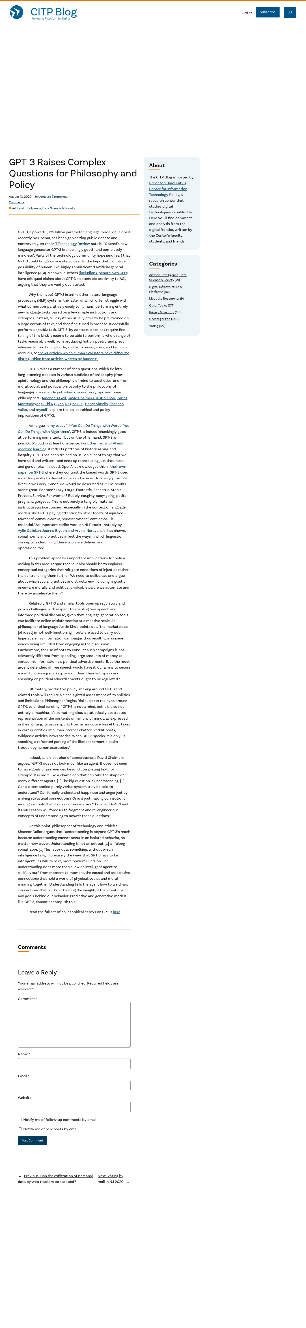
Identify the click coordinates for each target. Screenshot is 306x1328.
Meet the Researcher (164, 298)
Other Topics (158, 305)
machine (25, 449)
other (92, 443)
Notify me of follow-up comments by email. (60, 1119)
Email (23, 1076)
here (116, 912)
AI (114, 443)
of (110, 443)
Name (24, 1054)
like (83, 443)
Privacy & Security (161, 312)
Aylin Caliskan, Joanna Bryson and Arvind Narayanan (61, 530)
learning (39, 449)
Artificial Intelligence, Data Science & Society (43, 208)
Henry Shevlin (96, 403)
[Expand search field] (290, 12)
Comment (27, 998)
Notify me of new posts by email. (51, 1129)
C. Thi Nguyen (52, 403)
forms (102, 443)
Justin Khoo (105, 398)
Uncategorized (159, 319)
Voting (153, 326)
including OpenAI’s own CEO (103, 272)
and (120, 443)
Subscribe (268, 12)
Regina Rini (74, 403)
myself (41, 409)
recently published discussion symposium (77, 392)
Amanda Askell (54, 398)
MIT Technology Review (70, 243)
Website (25, 1097)
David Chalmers (81, 398)
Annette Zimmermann (55, 197)
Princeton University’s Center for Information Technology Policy (168, 189)
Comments (16, 202)
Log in (247, 12)
